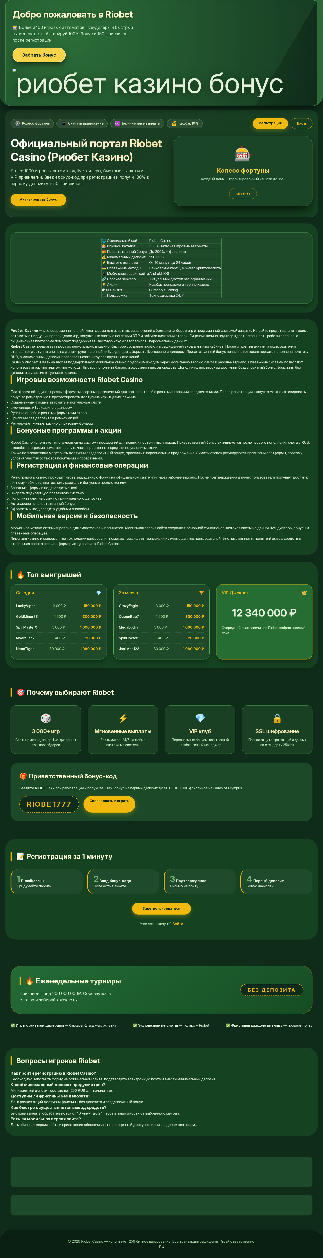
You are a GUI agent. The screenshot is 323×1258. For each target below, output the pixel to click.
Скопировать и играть (109, 801)
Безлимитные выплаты (137, 123)
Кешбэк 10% (185, 123)
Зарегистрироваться (161, 908)
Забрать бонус (39, 55)
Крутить (243, 193)
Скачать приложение (82, 123)
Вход (301, 123)
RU (161, 1246)
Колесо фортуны (32, 123)
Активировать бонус (38, 199)
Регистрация (270, 123)
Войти (177, 924)
